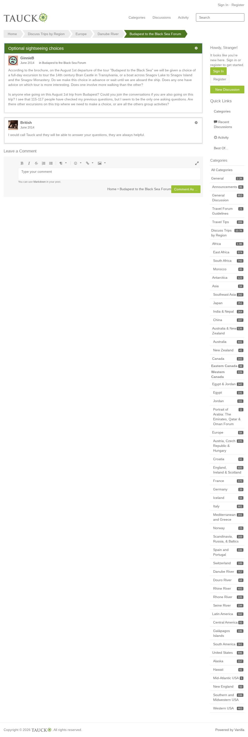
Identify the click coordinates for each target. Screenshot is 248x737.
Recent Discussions (223, 124)
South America (227, 644)
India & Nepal (227, 311)
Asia (227, 286)
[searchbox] (220, 17)
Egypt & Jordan (227, 384)
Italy (227, 506)
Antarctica (227, 277)
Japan (227, 303)
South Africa (227, 261)
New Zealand (227, 350)
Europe (227, 432)
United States (227, 652)
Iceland (227, 498)
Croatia (227, 459)
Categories (137, 17)
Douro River (227, 580)
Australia (227, 342)
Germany (227, 489)
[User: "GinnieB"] (13, 60)
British (26, 122)
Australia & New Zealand (227, 330)
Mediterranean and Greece (227, 517)
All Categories (221, 170)
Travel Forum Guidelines (227, 211)
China (227, 320)
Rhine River (227, 588)
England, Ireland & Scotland (227, 470)
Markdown (39, 181)
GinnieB (27, 58)
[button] (196, 48)
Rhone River (227, 597)
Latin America (227, 614)
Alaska (227, 661)
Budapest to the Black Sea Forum (64, 63)
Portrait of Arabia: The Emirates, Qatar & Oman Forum (227, 416)
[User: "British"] (13, 125)
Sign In (223, 5)
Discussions (162, 17)
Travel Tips (227, 222)
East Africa (227, 252)
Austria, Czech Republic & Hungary (227, 445)
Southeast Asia (227, 294)
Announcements (227, 187)
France (227, 481)
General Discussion (227, 197)
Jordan (227, 401)
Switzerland (227, 563)
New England (227, 686)
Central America (227, 622)
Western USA (227, 708)
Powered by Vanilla (229, 730)
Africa (227, 244)
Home (111, 189)
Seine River (227, 605)
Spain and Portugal (227, 552)
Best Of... (221, 148)
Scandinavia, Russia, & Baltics (227, 538)
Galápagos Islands (227, 633)
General (226, 178)
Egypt (227, 392)
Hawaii (227, 669)
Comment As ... (186, 189)
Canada (227, 359)
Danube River (227, 571)
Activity (183, 17)
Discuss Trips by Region (226, 232)
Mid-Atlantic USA (227, 678)
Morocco (227, 269)
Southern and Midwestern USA (227, 697)
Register (238, 5)
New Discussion (227, 89)
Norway (227, 528)
